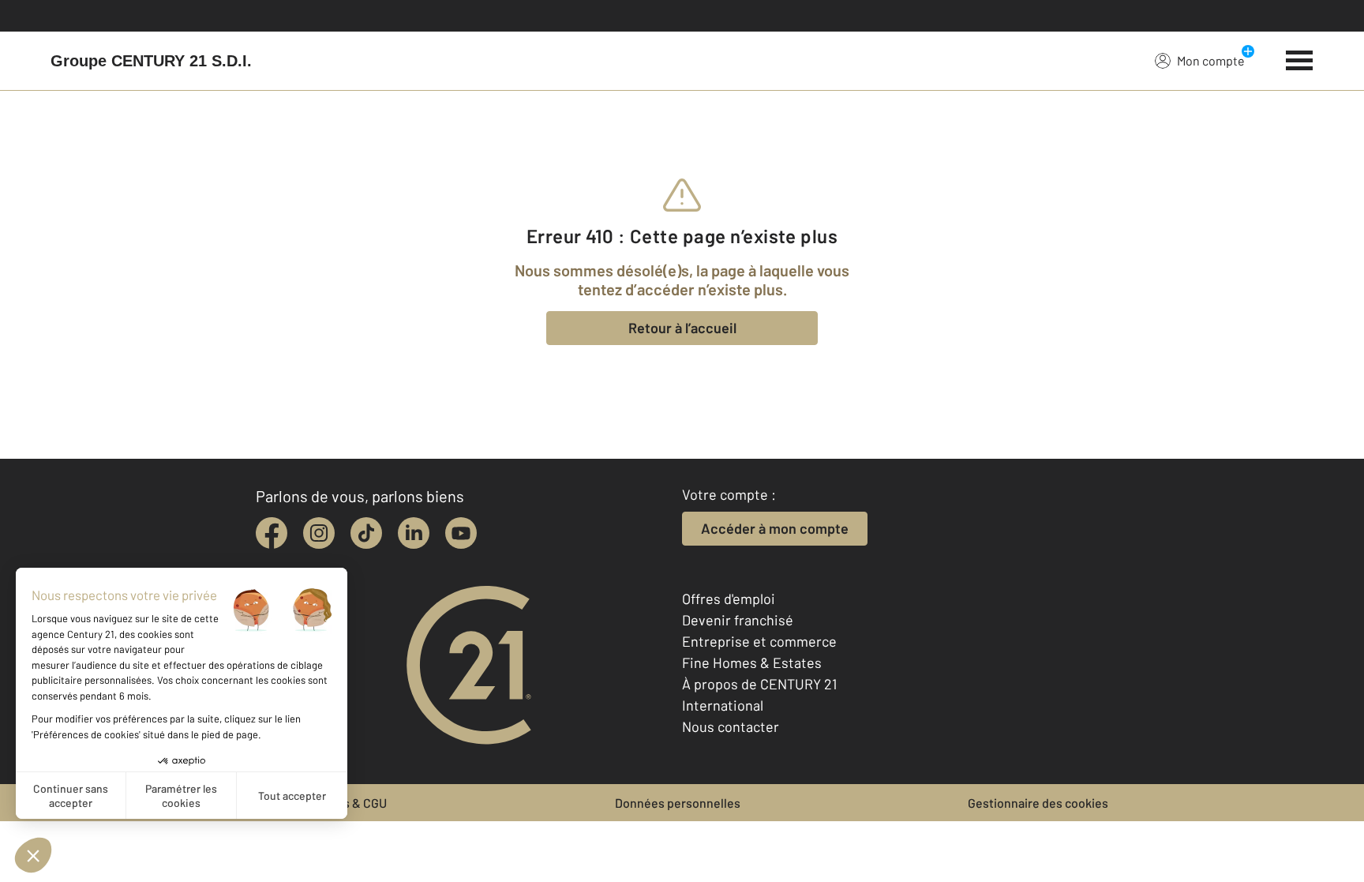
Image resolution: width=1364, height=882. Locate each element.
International (722, 705)
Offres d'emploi (728, 598)
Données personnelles (677, 802)
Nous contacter (730, 726)
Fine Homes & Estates (752, 662)
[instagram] (319, 533)
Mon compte (1211, 60)
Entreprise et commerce (759, 641)
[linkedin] (413, 533)
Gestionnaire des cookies (1038, 802)
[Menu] (1299, 58)
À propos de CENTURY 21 (759, 683)
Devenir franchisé (737, 620)
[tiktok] (366, 533)
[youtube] (461, 533)
